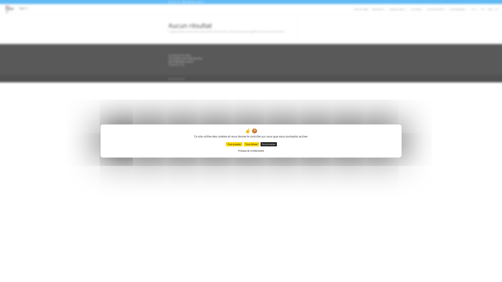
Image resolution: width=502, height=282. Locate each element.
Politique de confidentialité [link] (251, 150)
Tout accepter (234, 144)
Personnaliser (269, 144)
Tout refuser (251, 144)
